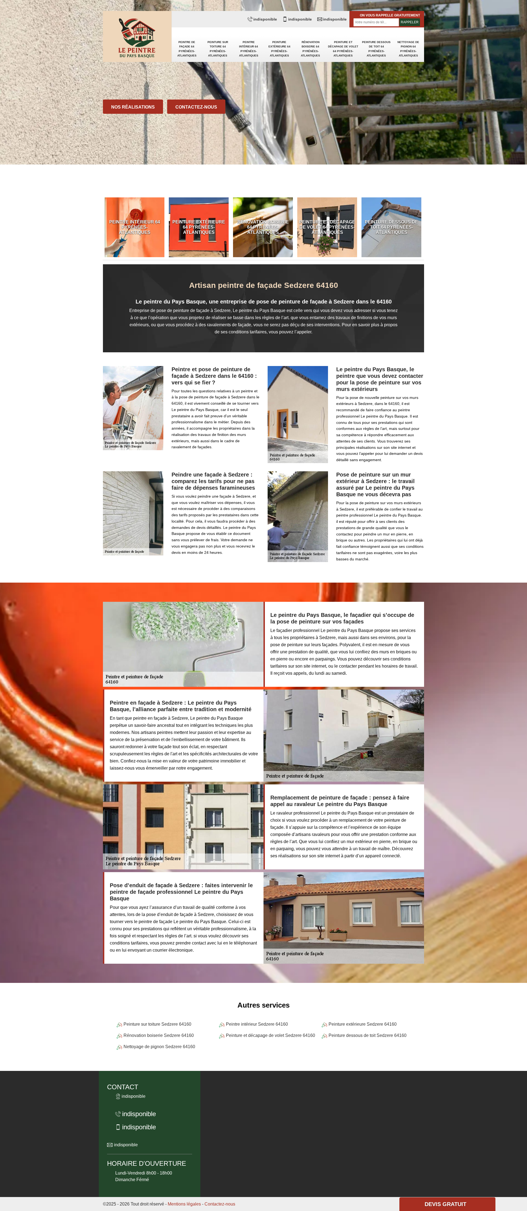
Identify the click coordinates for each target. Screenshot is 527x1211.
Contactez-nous (196, 107)
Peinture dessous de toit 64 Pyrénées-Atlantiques (376, 49)
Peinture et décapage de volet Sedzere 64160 (270, 1035)
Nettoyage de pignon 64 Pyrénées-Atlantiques (408, 49)
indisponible (265, 19)
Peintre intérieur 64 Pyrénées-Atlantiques (248, 49)
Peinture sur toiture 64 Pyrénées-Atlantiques (218, 49)
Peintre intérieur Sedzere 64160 (257, 1024)
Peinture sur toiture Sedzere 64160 (157, 1024)
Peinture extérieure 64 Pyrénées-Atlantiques (279, 49)
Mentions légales (184, 1204)
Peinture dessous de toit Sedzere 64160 (368, 1035)
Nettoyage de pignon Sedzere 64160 (159, 1046)
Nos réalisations (133, 107)
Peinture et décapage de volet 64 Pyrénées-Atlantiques (343, 49)
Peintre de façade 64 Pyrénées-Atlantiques (187, 49)
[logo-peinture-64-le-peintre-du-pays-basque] (137, 38)
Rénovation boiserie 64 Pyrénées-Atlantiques (310, 49)
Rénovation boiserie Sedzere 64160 (159, 1035)
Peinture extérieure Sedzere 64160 (363, 1024)
